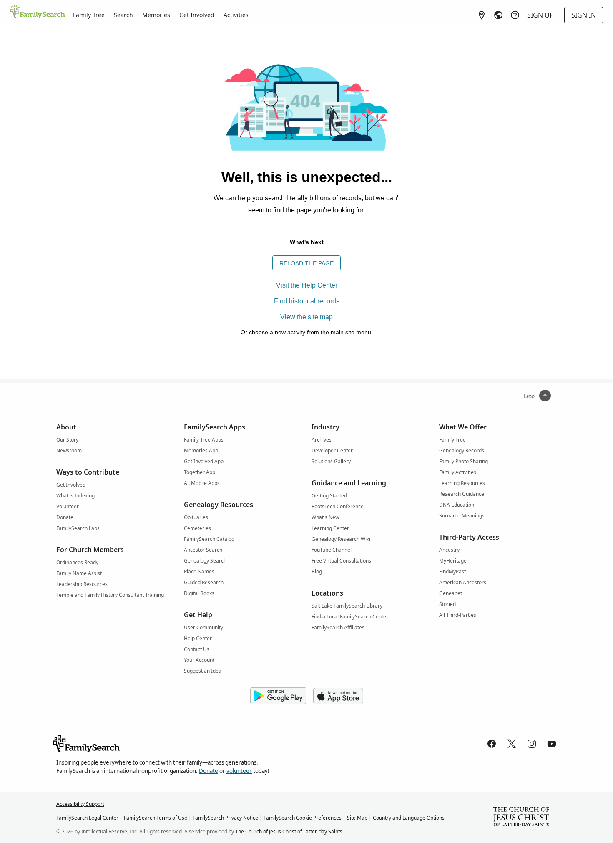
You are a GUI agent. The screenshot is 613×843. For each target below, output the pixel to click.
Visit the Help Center (306, 285)
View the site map (306, 317)
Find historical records (306, 301)
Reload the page (306, 263)
